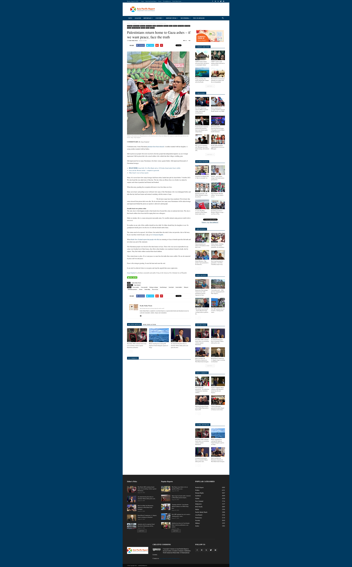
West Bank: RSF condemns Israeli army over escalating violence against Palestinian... (202, 342)
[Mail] (215, 1)
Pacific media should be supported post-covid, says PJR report (217, 147)
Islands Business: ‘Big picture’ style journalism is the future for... (201, 262)
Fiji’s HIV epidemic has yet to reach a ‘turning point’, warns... (217, 310)
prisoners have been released (156, 146)
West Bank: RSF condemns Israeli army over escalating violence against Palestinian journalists (136, 345)
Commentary (198, 306)
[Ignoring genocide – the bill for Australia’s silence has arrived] (202, 187)
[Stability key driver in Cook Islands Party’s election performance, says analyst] (165, 525)
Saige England (131, 273)
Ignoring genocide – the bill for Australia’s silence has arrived (201, 195)
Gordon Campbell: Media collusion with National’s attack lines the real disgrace (217, 390)
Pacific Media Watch (136, 27)
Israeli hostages (163, 287)
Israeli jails (171, 287)
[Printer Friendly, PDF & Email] (132, 277)
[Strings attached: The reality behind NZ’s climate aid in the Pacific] (202, 72)
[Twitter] (220, 1)
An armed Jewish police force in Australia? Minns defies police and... (217, 341)
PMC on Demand (198, 18)
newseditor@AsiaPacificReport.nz (169, 558)
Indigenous (166, 25)
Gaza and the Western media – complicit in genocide (144, 170)
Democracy (143, 25)
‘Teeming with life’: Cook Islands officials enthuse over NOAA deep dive (180, 506)
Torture (140, 289)
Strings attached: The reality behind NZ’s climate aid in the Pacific (202, 80)
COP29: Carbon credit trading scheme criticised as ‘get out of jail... (218, 63)
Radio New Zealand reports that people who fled (145, 239)
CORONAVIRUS (200, 93)
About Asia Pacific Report (150, 1)
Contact (159, 1)
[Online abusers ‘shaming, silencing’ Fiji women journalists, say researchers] (218, 237)
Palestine (143, 27)
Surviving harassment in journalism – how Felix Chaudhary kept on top (217, 262)
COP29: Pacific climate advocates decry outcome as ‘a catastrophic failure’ (202, 63)
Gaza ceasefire (136, 287)
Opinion (129, 27)
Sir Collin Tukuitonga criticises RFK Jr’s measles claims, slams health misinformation (201, 110)
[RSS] (218, 1)
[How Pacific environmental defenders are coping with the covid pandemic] (218, 72)
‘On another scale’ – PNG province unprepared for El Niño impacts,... (217, 291)
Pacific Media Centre (177, 1)
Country (159, 18)
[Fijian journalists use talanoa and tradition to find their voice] (202, 237)
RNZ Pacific (199, 507)
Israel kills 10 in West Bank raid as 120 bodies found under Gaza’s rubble (154, 168)
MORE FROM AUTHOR (149, 324)
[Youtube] (223, 1)
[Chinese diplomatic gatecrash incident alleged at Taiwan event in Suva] (218, 400)
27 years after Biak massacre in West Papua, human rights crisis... (201, 212)
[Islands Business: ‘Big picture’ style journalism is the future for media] (202, 255)
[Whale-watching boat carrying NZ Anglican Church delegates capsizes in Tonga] (159, 335)
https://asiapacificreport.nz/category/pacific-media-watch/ (152, 308)
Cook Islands (198, 287)
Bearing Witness (215, 208)
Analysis (138, 18)
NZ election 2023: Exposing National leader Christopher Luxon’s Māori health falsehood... (217, 129)
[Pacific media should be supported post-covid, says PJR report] (218, 139)
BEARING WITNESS (202, 161)
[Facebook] (212, 1)
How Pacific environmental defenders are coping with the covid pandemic (217, 80)
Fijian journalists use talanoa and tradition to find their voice (202, 245)
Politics (147, 27)
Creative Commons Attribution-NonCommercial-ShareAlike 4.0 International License (172, 552)
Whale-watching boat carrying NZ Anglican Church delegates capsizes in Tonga (158, 345)
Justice (170, 25)
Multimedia (185, 18)
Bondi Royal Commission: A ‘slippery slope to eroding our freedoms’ (218, 360)
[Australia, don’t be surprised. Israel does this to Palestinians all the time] (131, 526)
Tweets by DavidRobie (210, 222)
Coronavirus (198, 105)
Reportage (147, 18)
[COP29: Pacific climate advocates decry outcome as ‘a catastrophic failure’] (202, 55)
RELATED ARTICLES (134, 324)
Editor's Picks (148, 25)
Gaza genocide (144, 287)
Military (175, 25)
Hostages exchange (154, 287)
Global (154, 25)
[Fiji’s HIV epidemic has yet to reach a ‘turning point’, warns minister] (218, 302)
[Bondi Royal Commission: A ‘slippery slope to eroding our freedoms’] (218, 352)
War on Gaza (155, 289)
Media (197, 509)
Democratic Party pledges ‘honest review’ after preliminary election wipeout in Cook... (201, 292)
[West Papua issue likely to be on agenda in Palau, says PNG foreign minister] (165, 489)
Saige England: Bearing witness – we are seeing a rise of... (217, 195)
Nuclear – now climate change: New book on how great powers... (217, 178)
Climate (197, 59)
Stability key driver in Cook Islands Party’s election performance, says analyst (180, 525)
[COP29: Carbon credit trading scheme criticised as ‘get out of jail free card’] (218, 55)
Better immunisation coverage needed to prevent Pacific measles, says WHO (218, 109)
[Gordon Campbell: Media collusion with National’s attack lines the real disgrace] (218, 381)
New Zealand (187, 25)
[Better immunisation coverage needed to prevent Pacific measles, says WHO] (218, 101)
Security (197, 520)
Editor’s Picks (171, 18)
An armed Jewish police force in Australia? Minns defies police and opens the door (179, 345)
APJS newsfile (198, 241)
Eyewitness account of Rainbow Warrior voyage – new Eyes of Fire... (217, 212)
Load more (209, 86)
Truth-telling (147, 289)
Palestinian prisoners (132, 289)
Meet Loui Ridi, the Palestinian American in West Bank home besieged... (202, 360)
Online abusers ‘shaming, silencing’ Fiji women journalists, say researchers (217, 245)
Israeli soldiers (179, 287)
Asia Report (130, 25)
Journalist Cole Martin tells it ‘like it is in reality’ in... (202, 177)
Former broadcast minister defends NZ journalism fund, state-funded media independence (201, 129)
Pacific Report (180, 25)
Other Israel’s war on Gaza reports (138, 173)
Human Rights (159, 25)
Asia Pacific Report (182, 549)
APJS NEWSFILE (201, 229)
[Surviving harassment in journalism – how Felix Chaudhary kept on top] (218, 255)
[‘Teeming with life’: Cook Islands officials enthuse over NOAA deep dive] (165, 507)
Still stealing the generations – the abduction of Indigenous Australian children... (202, 390)
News (130, 18)
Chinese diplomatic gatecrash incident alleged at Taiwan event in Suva (217, 408)
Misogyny (186, 287)
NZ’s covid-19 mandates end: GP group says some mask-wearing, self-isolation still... (202, 148)
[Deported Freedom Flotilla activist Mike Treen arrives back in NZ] (202, 400)
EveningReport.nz (167, 1)
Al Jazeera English (157, 235)
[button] (223, 18)
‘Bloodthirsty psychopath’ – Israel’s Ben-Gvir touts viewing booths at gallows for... (201, 311)
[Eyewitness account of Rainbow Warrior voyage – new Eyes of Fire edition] (218, 204)
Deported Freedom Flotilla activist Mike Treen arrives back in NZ (201, 408)
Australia (197, 385)
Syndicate (152, 27)
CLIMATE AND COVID (202, 47)
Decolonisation (136, 25)
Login (142, 1)
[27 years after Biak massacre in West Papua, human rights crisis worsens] (202, 204)
